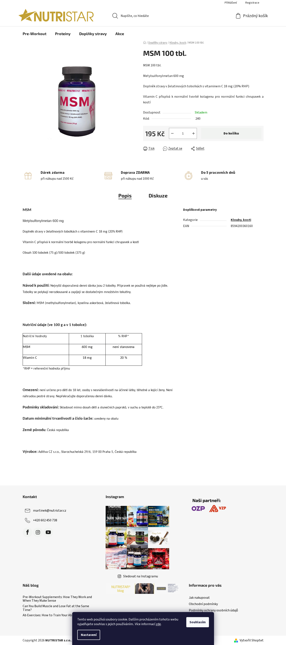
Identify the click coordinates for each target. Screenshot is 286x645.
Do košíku (231, 133)
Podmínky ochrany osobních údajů (213, 610)
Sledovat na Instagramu (140, 576)
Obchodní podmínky (203, 604)
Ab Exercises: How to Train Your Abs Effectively (56, 615)
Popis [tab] (125, 195)
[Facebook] (27, 532)
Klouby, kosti (241, 220)
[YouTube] (48, 532)
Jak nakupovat (199, 597)
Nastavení (89, 635)
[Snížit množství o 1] (172, 133)
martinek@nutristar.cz (49, 510)
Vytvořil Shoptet (252, 640)
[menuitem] (34, 33)
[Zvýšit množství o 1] (193, 133)
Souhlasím (197, 622)
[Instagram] (38, 532)
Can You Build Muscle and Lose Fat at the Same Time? (56, 608)
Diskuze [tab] (158, 195)
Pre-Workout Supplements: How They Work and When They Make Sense (57, 599)
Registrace (252, 3)
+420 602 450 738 (45, 520)
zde (158, 624)
